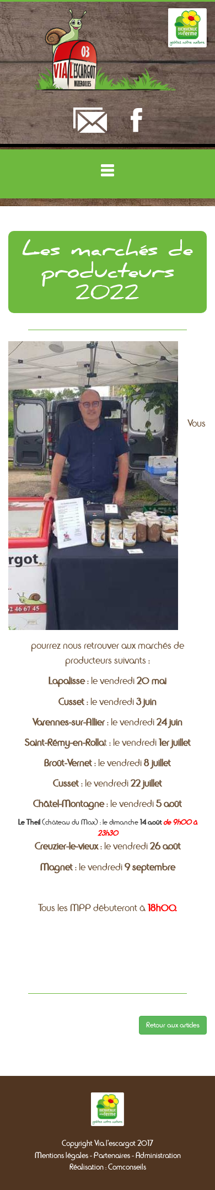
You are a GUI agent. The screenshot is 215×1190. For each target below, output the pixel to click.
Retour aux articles (173, 1025)
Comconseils (127, 1167)
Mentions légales (61, 1155)
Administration (158, 1155)
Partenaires (112, 1155)
